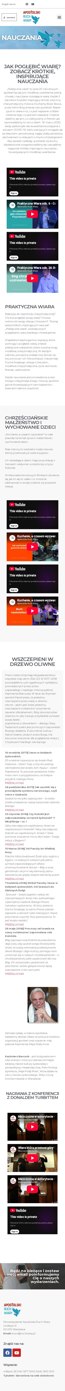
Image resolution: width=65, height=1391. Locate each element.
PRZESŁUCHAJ (14, 783)
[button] (9, 17)
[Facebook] (27, 4)
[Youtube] (32, 4)
